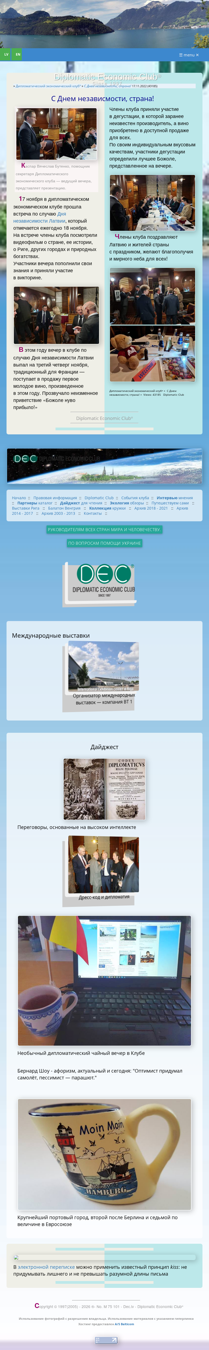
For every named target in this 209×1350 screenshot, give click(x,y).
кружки (108, 508)
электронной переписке (46, 1266)
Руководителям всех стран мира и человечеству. (104, 529)
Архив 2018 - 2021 (151, 508)
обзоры (127, 503)
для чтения (81, 503)
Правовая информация (55, 497)
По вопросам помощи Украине (104, 543)
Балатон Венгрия (65, 508)
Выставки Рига (26, 508)
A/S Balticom (124, 1324)
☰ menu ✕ (189, 54)
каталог (35, 503)
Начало (19, 497)
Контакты (93, 513)
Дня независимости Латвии (39, 217)
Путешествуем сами (171, 503)
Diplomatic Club (99, 497)
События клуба (135, 497)
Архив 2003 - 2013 (59, 513)
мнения (175, 497)
